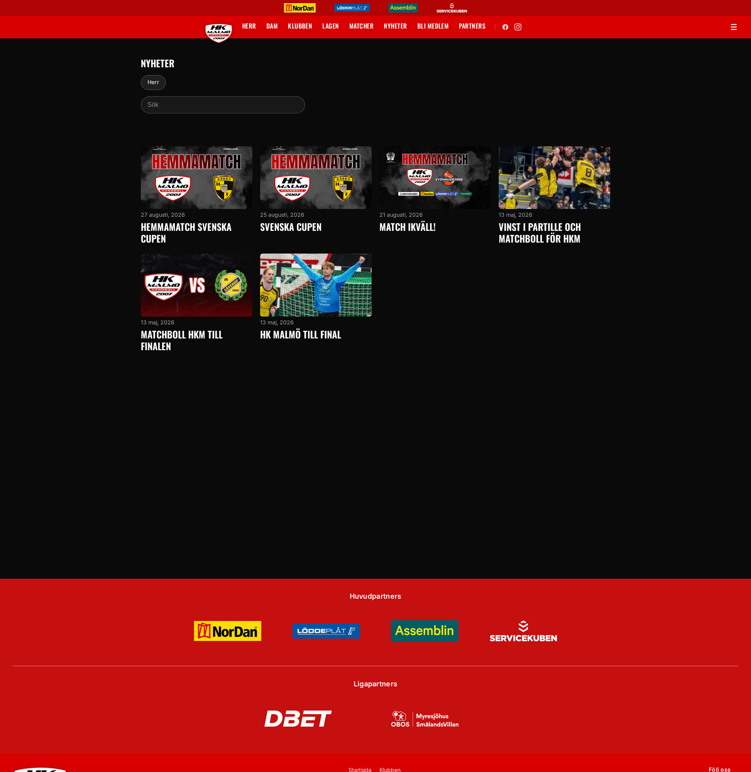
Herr (153, 82)
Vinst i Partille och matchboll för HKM (540, 232)
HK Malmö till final (300, 334)
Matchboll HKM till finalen (182, 340)
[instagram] (517, 27)
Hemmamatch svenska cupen (186, 232)
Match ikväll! (407, 226)
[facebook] (505, 27)
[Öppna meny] (733, 27)
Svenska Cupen (291, 226)
